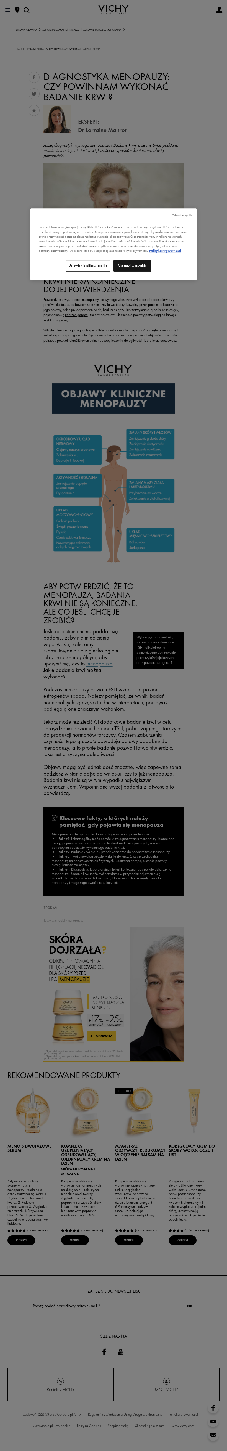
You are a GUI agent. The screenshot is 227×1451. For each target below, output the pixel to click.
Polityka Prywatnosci (165, 251)
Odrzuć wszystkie (182, 215)
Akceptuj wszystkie (132, 265)
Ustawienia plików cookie (88, 265)
